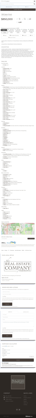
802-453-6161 (18, 9)
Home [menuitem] (25, 396)
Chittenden (12, 250)
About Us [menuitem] (26, 402)
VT (8, 250)
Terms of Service (25, 338)
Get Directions (31, 238)
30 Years (8, 346)
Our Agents (7, 280)
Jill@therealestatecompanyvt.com (13, 397)
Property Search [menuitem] (27, 397)
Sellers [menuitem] (25, 399)
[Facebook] (17, 410)
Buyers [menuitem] (25, 401)
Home (2, 250)
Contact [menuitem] (25, 404)
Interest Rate (4, 355)
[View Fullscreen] (2, 227)
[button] (34, 4)
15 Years (12, 346)
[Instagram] (19, 410)
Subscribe (7, 304)
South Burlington (18, 250)
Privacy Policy (11, 300)
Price (3, 348)
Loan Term (4, 346)
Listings (5, 250)
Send (7, 335)
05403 (23, 250)
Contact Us (3, 280)
